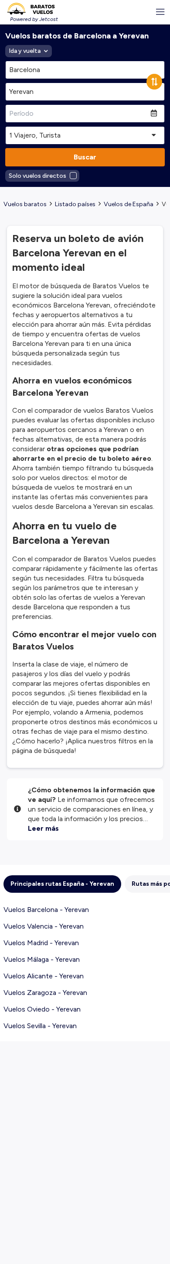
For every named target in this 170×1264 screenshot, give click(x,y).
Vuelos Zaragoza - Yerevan (45, 992)
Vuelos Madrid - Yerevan (41, 943)
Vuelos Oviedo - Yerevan (42, 1009)
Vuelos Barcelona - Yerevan (46, 909)
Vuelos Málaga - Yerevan (41, 959)
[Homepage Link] (30, 9)
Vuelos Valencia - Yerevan (43, 926)
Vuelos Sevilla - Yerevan (40, 1026)
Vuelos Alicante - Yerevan (43, 976)
